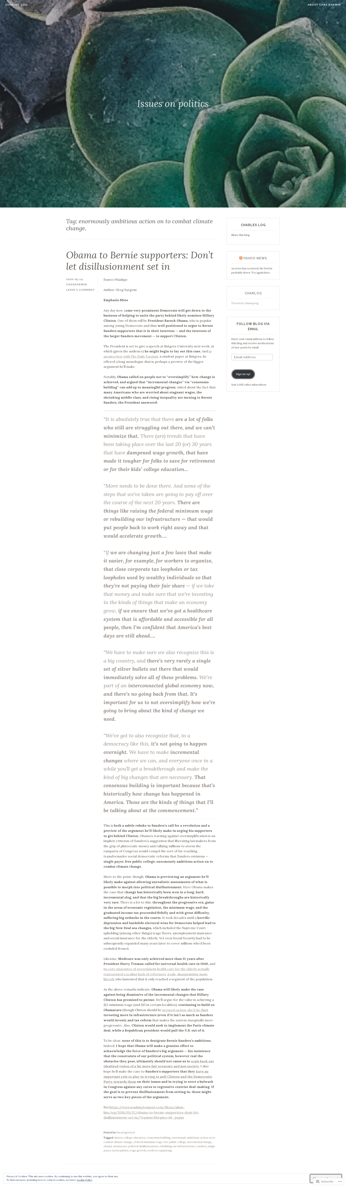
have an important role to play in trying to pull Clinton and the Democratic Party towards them (158, 1076)
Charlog (253, 293)
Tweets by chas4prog (244, 303)
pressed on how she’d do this (184, 1010)
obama (108, 1146)
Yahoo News (255, 258)
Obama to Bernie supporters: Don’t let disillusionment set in (139, 260)
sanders (201, 1146)
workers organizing (159, 1150)
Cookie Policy (84, 1179)
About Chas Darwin (324, 4)
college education (134, 1137)
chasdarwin (76, 284)
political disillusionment (143, 1146)
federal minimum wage (148, 1142)
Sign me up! (243, 374)
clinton (118, 1137)
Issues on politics (173, 103)
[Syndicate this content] (240, 258)
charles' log (16, 4)
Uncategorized (125, 1132)
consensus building (158, 1137)
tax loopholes (120, 1150)
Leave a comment (80, 289)
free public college (175, 1142)
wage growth (138, 1150)
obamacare (120, 1146)
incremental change (199, 1142)
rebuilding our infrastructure (177, 1146)
